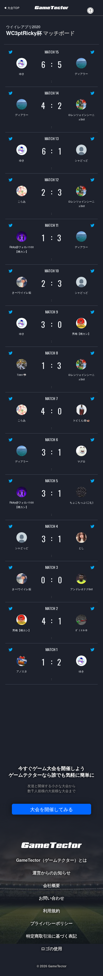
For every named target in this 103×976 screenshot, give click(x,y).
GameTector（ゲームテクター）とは (51, 860)
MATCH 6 (51, 439)
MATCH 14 (52, 93)
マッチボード (59, 32)
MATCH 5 (51, 480)
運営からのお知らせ (51, 873)
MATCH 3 (51, 567)
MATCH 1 (51, 649)
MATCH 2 (51, 608)
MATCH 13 (52, 138)
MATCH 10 (52, 271)
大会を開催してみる (51, 809)
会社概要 (51, 885)
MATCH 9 (51, 312)
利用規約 (51, 911)
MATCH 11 (51, 225)
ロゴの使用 (51, 948)
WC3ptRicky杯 (40, 30)
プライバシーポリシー (51, 923)
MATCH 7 (51, 398)
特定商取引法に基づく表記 (51, 936)
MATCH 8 (51, 353)
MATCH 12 (52, 179)
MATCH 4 (51, 526)
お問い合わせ (51, 898)
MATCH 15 (52, 52)
